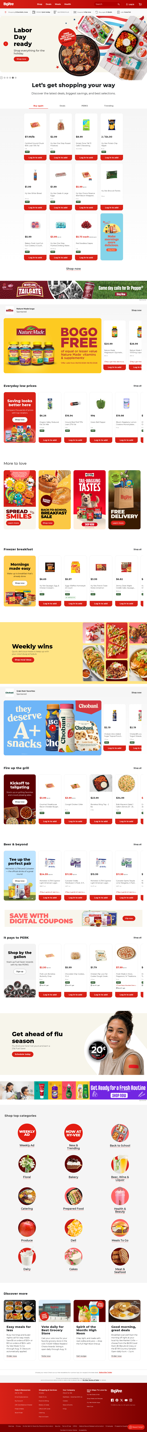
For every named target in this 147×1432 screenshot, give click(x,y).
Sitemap (11, 1426)
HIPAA (75, 1426)
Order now (12, 1356)
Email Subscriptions (21, 1397)
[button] (70, 597)
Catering (42, 1412)
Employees (109, 1426)
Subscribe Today (105, 1372)
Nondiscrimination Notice (68, 1430)
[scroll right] (141, 44)
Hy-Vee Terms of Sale (91, 1380)
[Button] (1, 77)
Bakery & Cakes (44, 1405)
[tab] (38, 106)
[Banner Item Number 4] (16, 78)
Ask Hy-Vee (18, 1393)
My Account (19, 1401)
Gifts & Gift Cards (44, 1409)
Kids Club (90, 1406)
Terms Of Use (66, 1426)
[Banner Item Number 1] (7, 78)
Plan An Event (43, 1417)
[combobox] (107, 4)
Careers (65, 1401)
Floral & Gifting (44, 1401)
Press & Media (19, 1409)
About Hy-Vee (67, 1393)
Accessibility (83, 1430)
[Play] (52, 727)
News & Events (67, 1405)
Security (57, 1426)
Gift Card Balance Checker (23, 1405)
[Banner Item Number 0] (5, 78)
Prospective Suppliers (122, 1426)
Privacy (18, 1426)
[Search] (118, 4)
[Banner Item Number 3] (13, 78)
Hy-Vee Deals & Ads (93, 1394)
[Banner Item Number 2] (10, 78)
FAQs (64, 1409)
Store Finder (19, 1412)
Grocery (41, 1393)
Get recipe (81, 1356)
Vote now (46, 1356)
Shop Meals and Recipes (95, 1398)
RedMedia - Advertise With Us (72, 1397)
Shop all (137, 386)
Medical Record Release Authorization (91, 1426)
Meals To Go (43, 1397)
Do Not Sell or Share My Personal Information (38, 1426)
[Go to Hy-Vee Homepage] (9, 4)
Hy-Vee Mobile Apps (93, 1402)
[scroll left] (5, 44)
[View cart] (140, 4)
